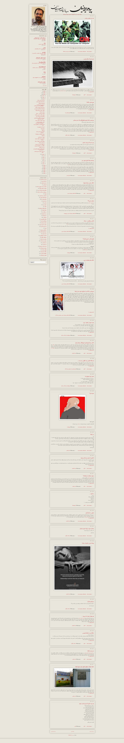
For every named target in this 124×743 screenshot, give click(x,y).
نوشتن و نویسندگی (43, 248)
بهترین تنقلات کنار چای (42, 44)
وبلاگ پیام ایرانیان (43, 251)
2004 (44, 171)
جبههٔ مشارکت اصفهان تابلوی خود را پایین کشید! (84, 666)
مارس (43, 163)
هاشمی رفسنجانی (43, 255)
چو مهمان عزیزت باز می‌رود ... (88, 616)
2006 (44, 168)
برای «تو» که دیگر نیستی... (88, 58)
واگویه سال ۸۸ (44, 249)
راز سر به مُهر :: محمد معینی (40, 57)
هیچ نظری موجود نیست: (81, 51)
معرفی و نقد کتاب (58, 315)
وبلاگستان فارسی (43, 253)
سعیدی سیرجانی (43, 222)
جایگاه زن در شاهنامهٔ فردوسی (88, 633)
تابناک (44, 43)
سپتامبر (43, 154)
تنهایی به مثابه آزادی (90, 512)
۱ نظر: (84, 193)
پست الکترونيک (74, 14)
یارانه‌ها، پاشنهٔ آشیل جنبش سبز (88, 160)
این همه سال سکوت (63, 90)
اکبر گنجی (44, 184)
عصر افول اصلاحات (43, 231)
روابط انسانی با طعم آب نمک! (88, 543)
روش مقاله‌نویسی (43, 219)
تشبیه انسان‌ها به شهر (82, 618)
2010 (44, 165)
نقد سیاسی (68, 450)
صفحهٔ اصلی (72, 731)
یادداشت (88, 477)
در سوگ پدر (44, 211)
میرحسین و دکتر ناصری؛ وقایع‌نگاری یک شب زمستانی (83, 120)
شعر (75, 726)
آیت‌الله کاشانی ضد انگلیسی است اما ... (86, 360)
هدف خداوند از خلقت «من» (88, 322)
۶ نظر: (84, 353)
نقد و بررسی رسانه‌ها (66, 51)
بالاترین (44, 47)
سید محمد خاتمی (43, 226)
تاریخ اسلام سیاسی (43, 197)
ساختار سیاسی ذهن (42, 82)
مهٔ (43, 160)
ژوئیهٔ (43, 157)
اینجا (78, 423)
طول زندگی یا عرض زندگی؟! (88, 238)
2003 (44, 173)
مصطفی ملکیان (43, 237)
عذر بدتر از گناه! (90, 650)
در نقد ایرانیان (44, 213)
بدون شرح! (92, 393)
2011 (44, 94)
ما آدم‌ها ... (92, 493)
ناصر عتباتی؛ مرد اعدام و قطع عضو (40, 48)
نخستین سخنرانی (90, 202)
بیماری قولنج (85, 249)
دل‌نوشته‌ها (74, 94)
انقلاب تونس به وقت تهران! (88, 182)
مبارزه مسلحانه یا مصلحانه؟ (88, 475)
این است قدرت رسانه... (89, 18)
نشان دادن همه (44, 85)
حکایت (45, 206)
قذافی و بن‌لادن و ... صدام (89, 220)
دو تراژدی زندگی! (90, 601)
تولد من (45, 202)
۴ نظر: (84, 94)
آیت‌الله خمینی (44, 181)
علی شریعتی (44, 233)
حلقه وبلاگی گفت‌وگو (43, 208)
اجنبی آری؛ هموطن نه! (89, 376)
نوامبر (43, 97)
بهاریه (45, 193)
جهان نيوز (43, 52)
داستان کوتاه (44, 210)
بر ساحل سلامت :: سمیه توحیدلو (40, 37)
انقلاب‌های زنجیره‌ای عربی (71, 193)
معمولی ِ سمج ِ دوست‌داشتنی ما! (40, 58)
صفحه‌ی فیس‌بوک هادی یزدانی (89, 652)
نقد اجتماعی (74, 353)
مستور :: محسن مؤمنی (41, 81)
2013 (44, 91)
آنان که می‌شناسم (43, 179)
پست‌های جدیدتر (92, 731)
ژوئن (43, 158)
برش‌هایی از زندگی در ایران (65, 335)
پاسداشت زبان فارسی (42, 195)
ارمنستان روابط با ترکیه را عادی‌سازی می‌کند (38, 63)
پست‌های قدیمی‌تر (53, 731)
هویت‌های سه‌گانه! (90, 102)
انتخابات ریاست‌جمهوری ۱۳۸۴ (41, 186)
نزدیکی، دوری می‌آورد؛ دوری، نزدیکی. (87, 528)
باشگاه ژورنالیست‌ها (42, 62)
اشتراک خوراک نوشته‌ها (67, 14)
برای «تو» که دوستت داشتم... (88, 142)
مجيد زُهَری (43, 76)
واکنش (53, 344)
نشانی (69, 164)
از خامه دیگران (67, 135)
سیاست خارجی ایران (43, 224)
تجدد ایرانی (44, 201)
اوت (43, 155)
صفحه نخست (79, 14)
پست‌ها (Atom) (70, 735)
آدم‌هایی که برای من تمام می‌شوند (87, 457)
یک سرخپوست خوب (42, 66)
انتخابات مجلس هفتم (43, 188)
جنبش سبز (68, 175)
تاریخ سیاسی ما (67, 112)
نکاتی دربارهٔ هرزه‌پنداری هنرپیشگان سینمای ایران (84, 342)
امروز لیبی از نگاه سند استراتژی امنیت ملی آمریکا (84, 291)
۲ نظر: (84, 213)
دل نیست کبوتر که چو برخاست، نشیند (86, 703)
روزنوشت (65, 213)
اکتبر (43, 98)
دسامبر (43, 95)
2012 (44, 92)
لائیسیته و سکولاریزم (43, 235)
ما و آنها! (92, 434)
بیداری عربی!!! (91, 200)
